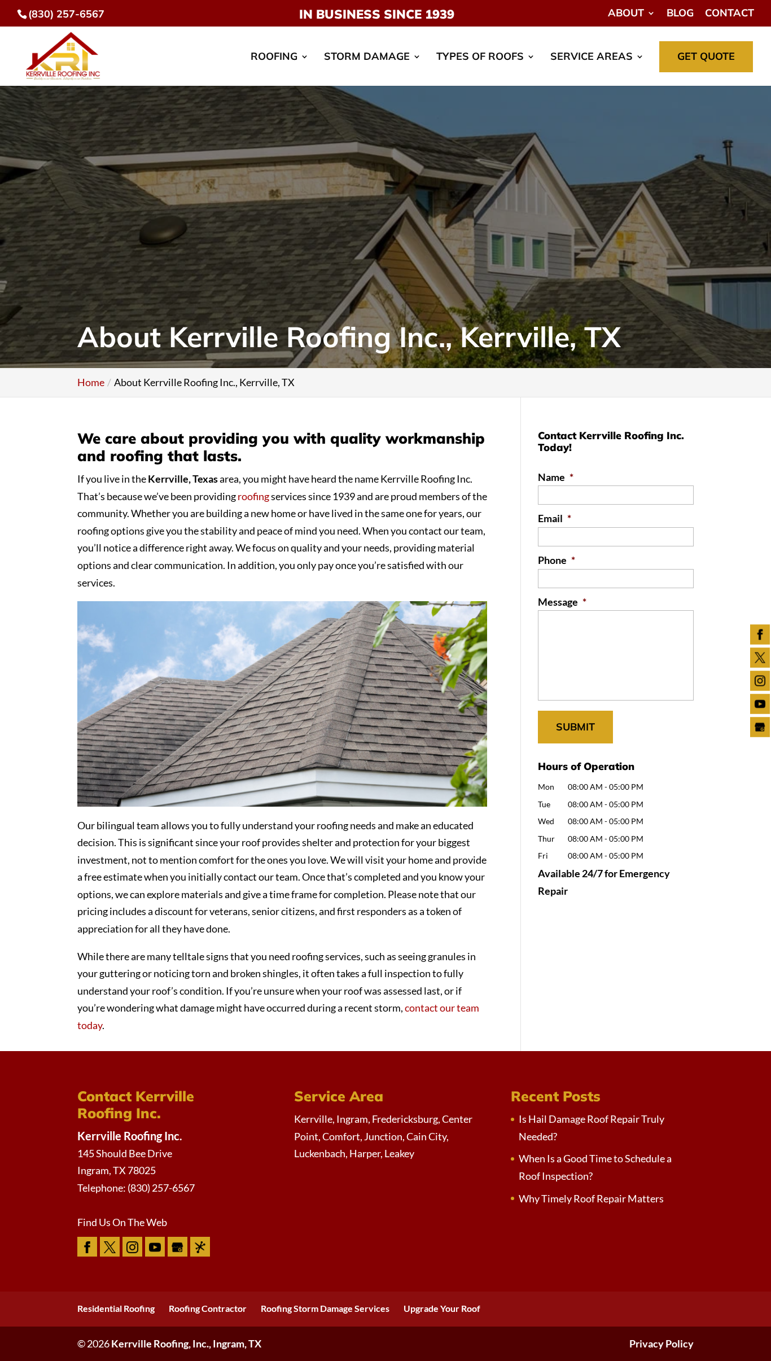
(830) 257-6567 (66, 13)
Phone (556, 560)
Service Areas (591, 57)
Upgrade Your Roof (442, 1308)
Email (554, 518)
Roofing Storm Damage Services (325, 1308)
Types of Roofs (480, 57)
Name (555, 477)
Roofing (274, 57)
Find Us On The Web (122, 1222)
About (626, 13)
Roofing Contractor (208, 1308)
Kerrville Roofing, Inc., (186, 1343)
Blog (680, 13)
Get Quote (706, 56)
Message (562, 602)
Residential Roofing (116, 1308)
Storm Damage (367, 57)
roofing (253, 496)
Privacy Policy (661, 1343)
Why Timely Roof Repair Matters (591, 1198)
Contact (729, 13)
